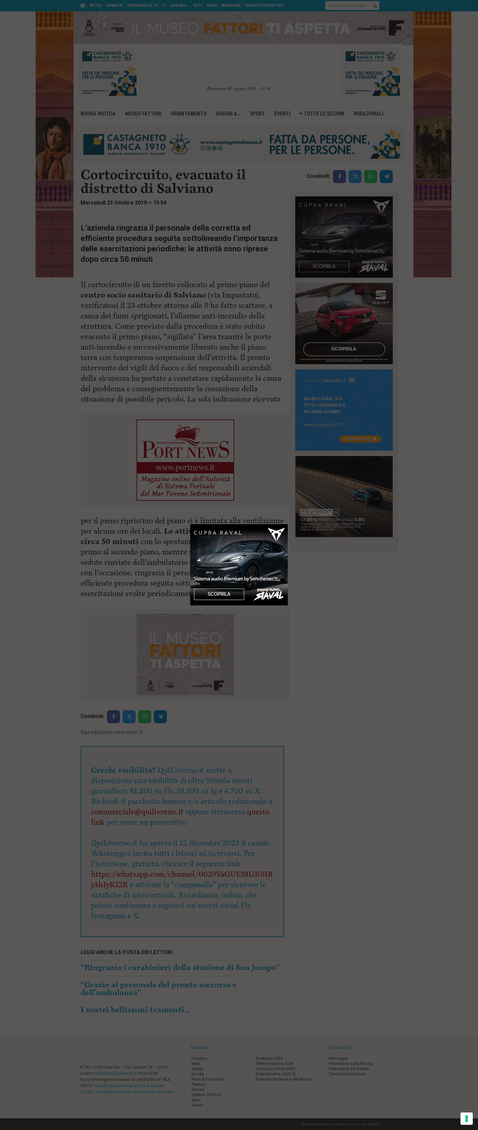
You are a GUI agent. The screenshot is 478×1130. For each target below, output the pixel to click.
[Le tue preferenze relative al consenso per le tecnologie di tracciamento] (466, 1118)
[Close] (288, 524)
